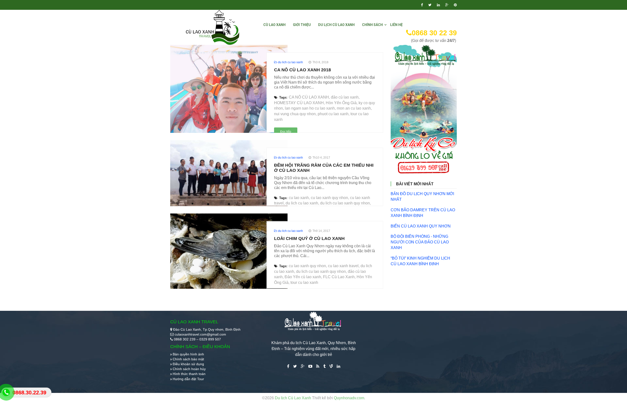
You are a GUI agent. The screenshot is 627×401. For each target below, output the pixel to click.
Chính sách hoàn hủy (189, 369)
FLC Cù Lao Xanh (339, 277)
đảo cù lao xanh (345, 97)
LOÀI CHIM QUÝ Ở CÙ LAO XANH (309, 238)
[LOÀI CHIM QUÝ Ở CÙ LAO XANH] (229, 251)
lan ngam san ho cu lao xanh (310, 108)
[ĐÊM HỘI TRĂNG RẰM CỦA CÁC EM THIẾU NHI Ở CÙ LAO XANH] (229, 173)
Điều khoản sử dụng (188, 364)
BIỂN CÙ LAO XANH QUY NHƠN (421, 226)
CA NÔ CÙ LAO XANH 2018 (302, 69)
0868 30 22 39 (434, 33)
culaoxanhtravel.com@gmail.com (200, 334)
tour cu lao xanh (304, 282)
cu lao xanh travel (343, 266)
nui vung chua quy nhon (295, 114)
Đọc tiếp (285, 131)
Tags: (282, 97)
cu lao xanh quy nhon (329, 198)
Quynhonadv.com (349, 398)
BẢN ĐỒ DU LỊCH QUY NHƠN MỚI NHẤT (422, 196)
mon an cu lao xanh (354, 108)
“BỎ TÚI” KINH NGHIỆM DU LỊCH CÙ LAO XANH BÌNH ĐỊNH (420, 261)
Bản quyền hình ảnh (188, 354)
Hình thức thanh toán (189, 374)
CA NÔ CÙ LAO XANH (309, 97)
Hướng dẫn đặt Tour (188, 379)
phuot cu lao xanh (333, 114)
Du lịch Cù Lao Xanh (293, 398)
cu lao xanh (299, 198)
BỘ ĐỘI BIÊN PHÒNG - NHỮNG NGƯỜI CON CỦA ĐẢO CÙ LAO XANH (420, 242)
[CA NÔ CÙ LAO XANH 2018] (229, 89)
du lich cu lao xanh (302, 203)
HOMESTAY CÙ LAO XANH (299, 103)
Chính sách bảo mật (188, 359)
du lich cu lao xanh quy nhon (345, 203)
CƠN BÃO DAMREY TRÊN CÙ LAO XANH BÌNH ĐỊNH (423, 213)
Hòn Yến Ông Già (341, 103)
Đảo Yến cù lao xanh (303, 277)
